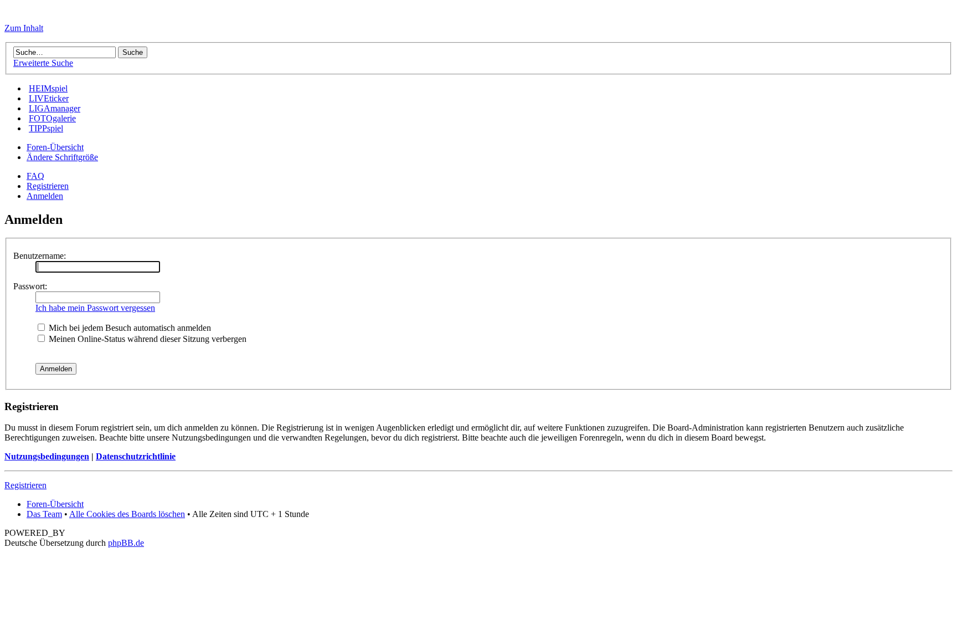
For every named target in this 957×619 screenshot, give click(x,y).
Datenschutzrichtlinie (136, 456)
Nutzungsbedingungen (46, 456)
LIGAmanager (54, 108)
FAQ (35, 176)
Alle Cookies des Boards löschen (127, 514)
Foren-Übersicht (55, 147)
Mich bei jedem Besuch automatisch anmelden (129, 327)
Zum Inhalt (23, 28)
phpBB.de (126, 543)
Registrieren (48, 186)
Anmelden (45, 196)
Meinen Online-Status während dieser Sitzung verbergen (146, 339)
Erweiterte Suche (43, 63)
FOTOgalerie (52, 118)
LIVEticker (49, 98)
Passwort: (30, 286)
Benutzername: (39, 255)
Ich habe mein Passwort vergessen (95, 308)
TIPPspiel (46, 128)
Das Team (44, 514)
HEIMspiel (48, 88)
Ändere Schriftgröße (62, 157)
